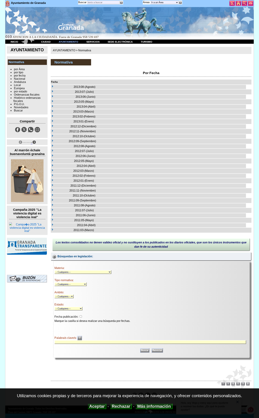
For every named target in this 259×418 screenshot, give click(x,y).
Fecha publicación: (66, 316)
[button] (180, 2)
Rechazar (120, 406)
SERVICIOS (93, 41)
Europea (19, 88)
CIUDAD (46, 41)
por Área (19, 69)
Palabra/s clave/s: (65, 337)
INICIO (14, 41)
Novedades (21, 107)
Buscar (82, 2)
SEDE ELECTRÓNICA (120, 41)
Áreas (146, 2)
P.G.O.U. (19, 104)
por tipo (18, 72)
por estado (20, 91)
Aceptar (97, 406)
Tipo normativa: (64, 280)
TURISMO (146, 41)
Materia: (59, 267)
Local (17, 85)
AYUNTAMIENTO (68, 41)
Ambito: (59, 292)
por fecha (20, 75)
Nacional (19, 78)
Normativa (84, 50)
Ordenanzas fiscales (26, 94)
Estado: (59, 304)
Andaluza (20, 81)
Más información (154, 406)
